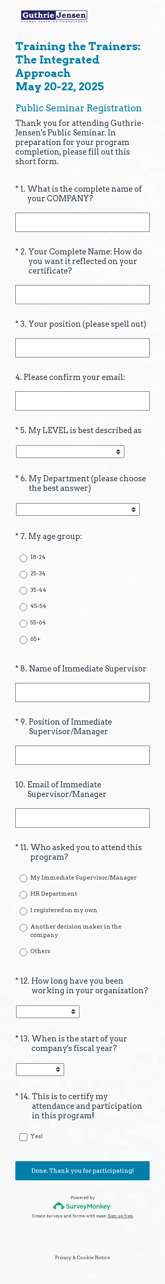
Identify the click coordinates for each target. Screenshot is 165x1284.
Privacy (63, 1257)
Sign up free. (121, 1216)
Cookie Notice (93, 1257)
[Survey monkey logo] (82, 1206)
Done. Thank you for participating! (82, 1170)
